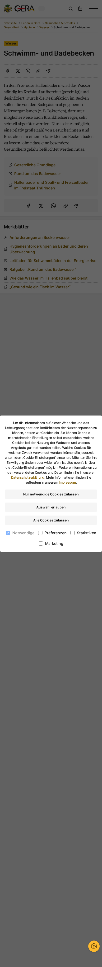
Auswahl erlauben (51, 507)
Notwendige (23, 532)
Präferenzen (56, 532)
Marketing (54, 543)
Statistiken (86, 532)
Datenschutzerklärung (27, 477)
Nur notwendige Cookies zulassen (51, 494)
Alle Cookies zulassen (51, 520)
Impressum (67, 482)
